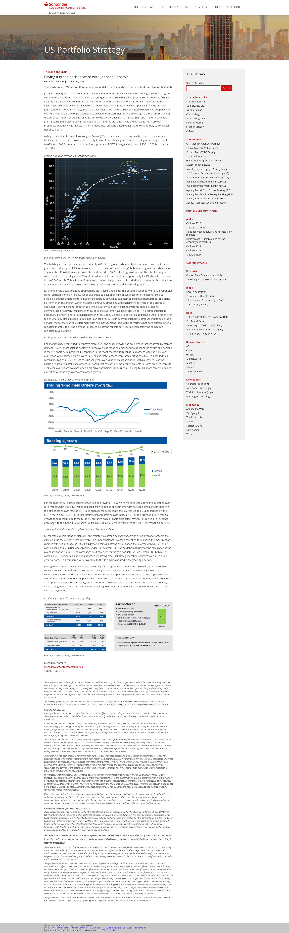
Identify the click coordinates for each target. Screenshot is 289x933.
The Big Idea (170, 7)
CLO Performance (196, 262)
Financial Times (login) (198, 383)
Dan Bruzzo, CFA (195, 105)
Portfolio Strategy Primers (201, 210)
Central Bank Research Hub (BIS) (204, 275)
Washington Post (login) (199, 396)
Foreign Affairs (194, 425)
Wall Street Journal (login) (200, 392)
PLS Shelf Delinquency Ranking (203, 181)
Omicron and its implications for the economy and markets (205, 240)
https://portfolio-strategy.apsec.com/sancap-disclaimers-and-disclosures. (134, 704)
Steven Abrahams (195, 101)
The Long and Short (227, 7)
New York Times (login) (199, 388)
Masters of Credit (195, 227)
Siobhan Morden (195, 122)
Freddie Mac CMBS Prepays (201, 152)
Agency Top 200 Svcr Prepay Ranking (206, 194)
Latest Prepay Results (198, 164)
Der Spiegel (192, 413)
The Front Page (144, 7)
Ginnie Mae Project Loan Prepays (204, 160)
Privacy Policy (140, 928)
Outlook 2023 (193, 223)
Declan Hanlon (194, 109)
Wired (189, 434)
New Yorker (192, 429)
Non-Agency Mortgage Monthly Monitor (208, 169)
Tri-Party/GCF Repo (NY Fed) (201, 333)
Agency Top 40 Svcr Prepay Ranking (205, 190)
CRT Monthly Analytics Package (203, 143)
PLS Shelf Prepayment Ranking (203, 185)
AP (187, 346)
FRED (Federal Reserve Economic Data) (207, 317)
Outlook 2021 (193, 250)
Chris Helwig (193, 114)
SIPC (105, 930)
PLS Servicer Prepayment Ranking (204, 177)
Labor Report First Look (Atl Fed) (204, 325)
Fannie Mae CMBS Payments (202, 148)
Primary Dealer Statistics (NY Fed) (204, 329)
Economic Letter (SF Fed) (200, 296)
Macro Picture (194, 254)
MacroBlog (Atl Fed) (197, 304)
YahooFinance (194, 371)
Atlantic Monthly (195, 408)
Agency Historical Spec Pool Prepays (206, 202)
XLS (226, 173)
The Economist (194, 417)
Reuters (190, 367)
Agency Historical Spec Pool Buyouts (206, 198)
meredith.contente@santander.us (63, 666)
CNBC (189, 350)
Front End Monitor (196, 156)
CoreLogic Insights (196, 291)
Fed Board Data (195, 321)
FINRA (113, 930)
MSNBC (190, 362)
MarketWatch (193, 358)
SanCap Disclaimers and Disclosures (117, 928)
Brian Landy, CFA (195, 118)
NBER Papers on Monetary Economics (207, 279)
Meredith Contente (54, 81)
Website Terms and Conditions (56, 928)
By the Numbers (196, 7)
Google (190, 354)
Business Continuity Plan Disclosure (86, 928)
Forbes (190, 421)
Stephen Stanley (195, 126)
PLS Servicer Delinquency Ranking (204, 173)
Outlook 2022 (193, 246)
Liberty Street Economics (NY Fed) (204, 300)
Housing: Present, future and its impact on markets (209, 233)
